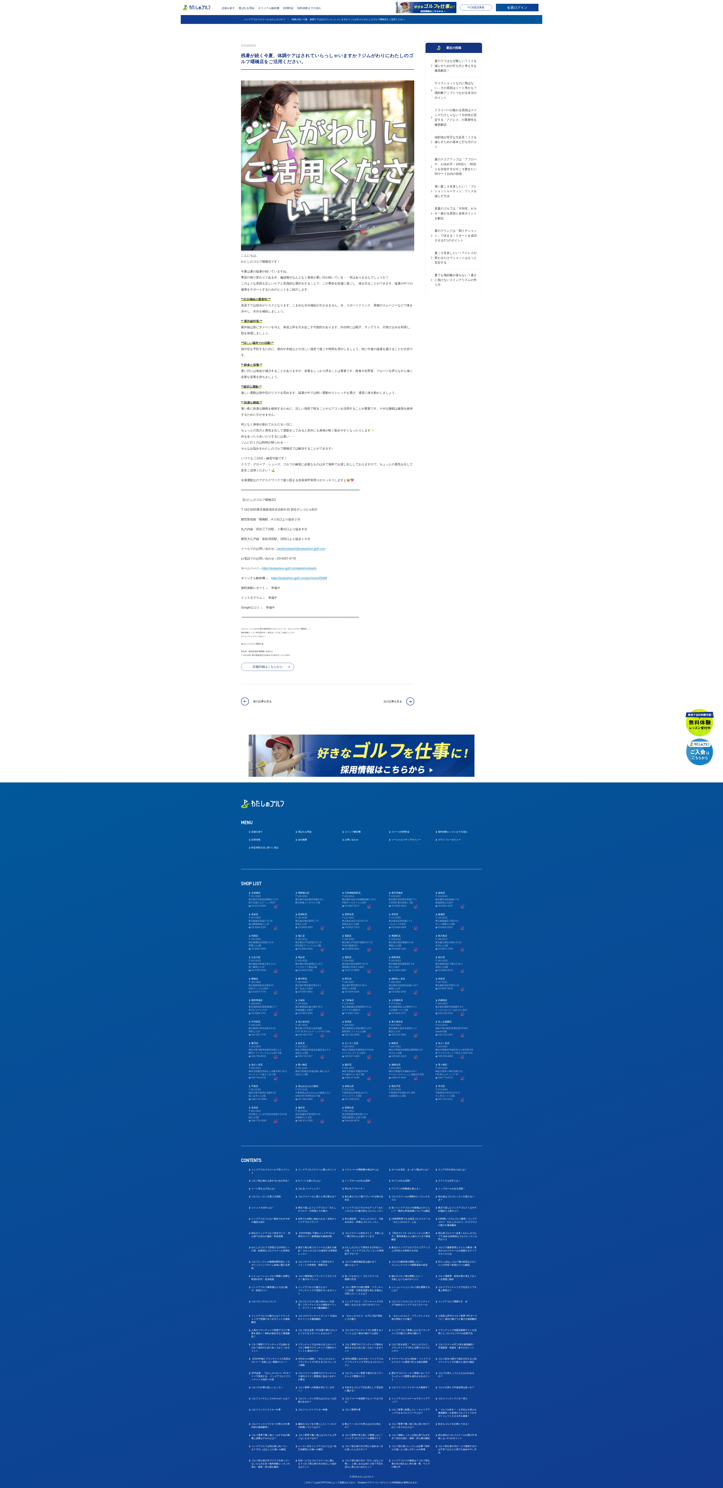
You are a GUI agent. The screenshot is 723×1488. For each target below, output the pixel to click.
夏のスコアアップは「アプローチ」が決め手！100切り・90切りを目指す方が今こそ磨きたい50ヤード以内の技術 (456, 166)
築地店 (441, 893)
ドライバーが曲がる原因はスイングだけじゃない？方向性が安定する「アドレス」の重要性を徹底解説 (456, 117)
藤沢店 (348, 1064)
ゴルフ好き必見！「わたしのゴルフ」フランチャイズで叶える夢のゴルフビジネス (410, 1347)
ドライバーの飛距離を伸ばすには (362, 1169)
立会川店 (255, 957)
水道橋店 (255, 893)
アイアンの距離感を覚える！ (406, 1188)
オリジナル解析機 (268, 8)
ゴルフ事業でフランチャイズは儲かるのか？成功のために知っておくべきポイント (270, 1347)
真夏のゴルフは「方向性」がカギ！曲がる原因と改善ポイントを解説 (456, 213)
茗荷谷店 (349, 914)
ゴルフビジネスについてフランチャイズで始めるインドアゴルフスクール (410, 1303)
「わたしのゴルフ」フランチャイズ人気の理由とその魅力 (410, 1317)
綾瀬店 (441, 914)
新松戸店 (395, 1086)
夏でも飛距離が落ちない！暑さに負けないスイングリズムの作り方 (456, 280)
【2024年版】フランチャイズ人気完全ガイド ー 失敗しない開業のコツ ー (271, 1360)
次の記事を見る (393, 701)
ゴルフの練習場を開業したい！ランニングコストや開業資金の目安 (409, 1263)
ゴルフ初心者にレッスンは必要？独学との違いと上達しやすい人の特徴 (410, 1448)
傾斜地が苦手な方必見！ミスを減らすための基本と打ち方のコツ (456, 142)
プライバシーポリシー (449, 839)
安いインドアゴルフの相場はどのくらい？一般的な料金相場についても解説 (410, 1209)
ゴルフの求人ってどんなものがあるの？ (456, 1375)
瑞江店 (301, 935)
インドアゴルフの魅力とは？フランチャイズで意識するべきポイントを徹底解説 (270, 1319)
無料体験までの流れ (309, 8)
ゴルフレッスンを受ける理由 (266, 1196)
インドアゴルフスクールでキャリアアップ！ (410, 1400)
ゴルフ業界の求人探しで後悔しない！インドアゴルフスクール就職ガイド (364, 1437)
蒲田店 (348, 957)
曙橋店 (254, 978)
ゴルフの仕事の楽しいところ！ (267, 1387)
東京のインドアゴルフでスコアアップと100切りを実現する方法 (410, 1249)
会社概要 (302, 839)
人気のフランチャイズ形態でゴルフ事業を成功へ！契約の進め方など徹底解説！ (270, 1333)
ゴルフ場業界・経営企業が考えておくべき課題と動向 (457, 1278)
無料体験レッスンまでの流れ (453, 831)
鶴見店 (394, 1043)
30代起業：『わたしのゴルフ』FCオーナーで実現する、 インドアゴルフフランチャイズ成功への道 (271, 1376)
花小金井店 (303, 1021)
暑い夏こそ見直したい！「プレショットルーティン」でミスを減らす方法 (456, 191)
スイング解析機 (353, 831)
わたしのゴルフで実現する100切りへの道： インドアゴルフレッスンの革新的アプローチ (364, 1250)
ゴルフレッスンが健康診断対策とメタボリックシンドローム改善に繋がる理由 (270, 1264)
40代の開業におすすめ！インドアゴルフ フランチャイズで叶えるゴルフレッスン (364, 1361)
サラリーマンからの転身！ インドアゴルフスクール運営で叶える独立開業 (410, 1360)
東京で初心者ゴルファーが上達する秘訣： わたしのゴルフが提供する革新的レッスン (317, 1250)
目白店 (441, 957)
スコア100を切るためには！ (452, 1169)
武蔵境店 (442, 1000)
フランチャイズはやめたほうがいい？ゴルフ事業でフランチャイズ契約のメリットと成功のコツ (317, 1347)
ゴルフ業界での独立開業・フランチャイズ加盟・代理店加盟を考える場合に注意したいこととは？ (364, 1290)
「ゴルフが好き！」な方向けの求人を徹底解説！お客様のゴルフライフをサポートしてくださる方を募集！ (457, 1412)
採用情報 (255, 839)
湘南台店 (395, 1064)
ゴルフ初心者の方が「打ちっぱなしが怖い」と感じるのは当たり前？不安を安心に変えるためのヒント (364, 1463)
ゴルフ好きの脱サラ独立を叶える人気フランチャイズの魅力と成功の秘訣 (457, 1360)
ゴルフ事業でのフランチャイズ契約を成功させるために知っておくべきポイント (364, 1347)
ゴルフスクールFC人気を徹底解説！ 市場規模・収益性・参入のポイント (456, 1346)
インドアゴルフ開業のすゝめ (453, 1301)
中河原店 (255, 1021)
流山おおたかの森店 (308, 1086)
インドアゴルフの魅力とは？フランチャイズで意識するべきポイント (317, 1290)
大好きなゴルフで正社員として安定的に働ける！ (364, 1389)
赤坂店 (254, 914)
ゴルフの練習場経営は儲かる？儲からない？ (360, 1263)
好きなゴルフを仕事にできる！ (454, 1424)
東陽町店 (395, 935)
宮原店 (254, 1107)
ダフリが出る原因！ (401, 1180)
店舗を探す (228, 8)
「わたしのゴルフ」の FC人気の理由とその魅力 (363, 1317)
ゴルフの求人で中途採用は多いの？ (456, 1387)
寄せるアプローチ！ (355, 1188)
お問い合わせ (351, 839)
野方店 (348, 978)
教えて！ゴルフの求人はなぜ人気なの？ (363, 1425)
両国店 (254, 935)
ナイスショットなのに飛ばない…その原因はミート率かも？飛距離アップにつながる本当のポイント (456, 90)
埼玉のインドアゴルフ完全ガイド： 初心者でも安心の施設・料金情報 (270, 1235)
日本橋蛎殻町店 (353, 893)
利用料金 (288, 8)
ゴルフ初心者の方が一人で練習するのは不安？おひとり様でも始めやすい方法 (457, 1449)
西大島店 (442, 935)
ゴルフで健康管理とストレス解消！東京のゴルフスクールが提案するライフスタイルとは (457, 1250)
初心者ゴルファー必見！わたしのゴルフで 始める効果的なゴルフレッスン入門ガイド (457, 1236)
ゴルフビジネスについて (263, 1301)
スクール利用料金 (400, 831)
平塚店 (254, 1086)
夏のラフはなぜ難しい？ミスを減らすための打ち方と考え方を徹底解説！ (456, 65)
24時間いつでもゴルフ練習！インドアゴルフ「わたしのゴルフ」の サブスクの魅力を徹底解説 (457, 1221)
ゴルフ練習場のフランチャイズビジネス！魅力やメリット (317, 1278)
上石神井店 (397, 1000)
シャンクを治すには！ (262, 1207)
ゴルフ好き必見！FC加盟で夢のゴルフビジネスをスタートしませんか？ (317, 1332)
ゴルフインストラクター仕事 (266, 1409)
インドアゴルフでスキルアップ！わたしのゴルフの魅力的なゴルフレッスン (364, 1209)
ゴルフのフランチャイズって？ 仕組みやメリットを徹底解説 (317, 1317)
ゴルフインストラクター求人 (453, 1398)
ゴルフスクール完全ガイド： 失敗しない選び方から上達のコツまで (364, 1235)
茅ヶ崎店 (442, 1064)
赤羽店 (394, 914)
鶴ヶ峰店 (302, 1064)
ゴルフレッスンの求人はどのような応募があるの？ (317, 1400)
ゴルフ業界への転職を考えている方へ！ (316, 1389)
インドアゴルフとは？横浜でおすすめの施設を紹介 (270, 1220)
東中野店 (302, 978)
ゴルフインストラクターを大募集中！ (410, 1387)
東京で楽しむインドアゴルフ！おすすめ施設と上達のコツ (457, 1209)
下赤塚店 (349, 1000)
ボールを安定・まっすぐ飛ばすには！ (410, 1169)
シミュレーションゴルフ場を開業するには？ (410, 1289)
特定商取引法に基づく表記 (264, 847)
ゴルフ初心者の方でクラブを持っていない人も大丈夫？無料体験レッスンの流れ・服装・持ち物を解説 (270, 1463)
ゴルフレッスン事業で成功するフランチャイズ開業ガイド (364, 1375)
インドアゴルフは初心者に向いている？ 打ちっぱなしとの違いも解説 (269, 1448)
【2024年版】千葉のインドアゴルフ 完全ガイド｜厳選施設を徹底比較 (316, 1235)
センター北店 (351, 1043)
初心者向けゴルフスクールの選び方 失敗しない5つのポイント (457, 1437)
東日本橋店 (397, 893)
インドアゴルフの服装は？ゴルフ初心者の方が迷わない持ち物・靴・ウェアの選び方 (410, 1463)
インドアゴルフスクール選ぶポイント (317, 1169)
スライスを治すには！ (449, 1180)
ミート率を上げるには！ (263, 1188)
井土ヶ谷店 (443, 1043)
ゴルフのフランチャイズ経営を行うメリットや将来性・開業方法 (316, 1263)
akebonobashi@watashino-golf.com (301, 548)
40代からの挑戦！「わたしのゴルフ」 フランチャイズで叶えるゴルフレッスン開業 (317, 1361)
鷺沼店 (254, 1043)
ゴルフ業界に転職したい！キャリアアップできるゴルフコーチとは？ (410, 1411)
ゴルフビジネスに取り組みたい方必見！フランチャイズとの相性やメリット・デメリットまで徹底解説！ (317, 1304)
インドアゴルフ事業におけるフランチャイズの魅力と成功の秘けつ (410, 1332)
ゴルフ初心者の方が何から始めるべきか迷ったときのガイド (364, 1448)
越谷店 (301, 1107)
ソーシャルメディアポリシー (406, 839)
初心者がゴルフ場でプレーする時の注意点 (364, 1198)
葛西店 (348, 935)
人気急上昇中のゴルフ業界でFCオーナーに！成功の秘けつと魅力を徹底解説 (457, 1317)
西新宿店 (395, 957)
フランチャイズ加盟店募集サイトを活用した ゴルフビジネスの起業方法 (457, 1332)
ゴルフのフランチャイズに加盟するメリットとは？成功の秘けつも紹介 (364, 1332)
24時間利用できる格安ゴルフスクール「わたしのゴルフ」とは (410, 1220)
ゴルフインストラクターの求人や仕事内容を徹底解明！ (270, 1425)
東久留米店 (397, 1021)
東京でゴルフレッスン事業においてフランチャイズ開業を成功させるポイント (410, 1376)
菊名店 (301, 1043)
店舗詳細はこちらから (267, 666)
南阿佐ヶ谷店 (398, 978)
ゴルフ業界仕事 (353, 1409)
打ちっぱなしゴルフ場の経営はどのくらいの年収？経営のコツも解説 (457, 1263)
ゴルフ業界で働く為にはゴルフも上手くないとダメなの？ (317, 1437)
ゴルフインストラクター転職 (312, 1409)
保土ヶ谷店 (257, 1064)
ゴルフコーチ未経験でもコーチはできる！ (364, 1400)
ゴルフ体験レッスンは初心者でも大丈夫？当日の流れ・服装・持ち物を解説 (410, 1437)
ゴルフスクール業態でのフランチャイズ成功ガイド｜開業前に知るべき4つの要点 (317, 1376)
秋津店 (348, 1021)
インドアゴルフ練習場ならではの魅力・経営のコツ (269, 1289)
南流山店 (349, 1086)
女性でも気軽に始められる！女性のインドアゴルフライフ (317, 1220)
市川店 (441, 1086)
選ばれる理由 (246, 8)
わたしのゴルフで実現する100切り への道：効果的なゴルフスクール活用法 (270, 1249)
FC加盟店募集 (476, 7)
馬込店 (301, 957)
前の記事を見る (262, 701)
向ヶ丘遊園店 (445, 1021)
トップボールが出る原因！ (358, 1180)
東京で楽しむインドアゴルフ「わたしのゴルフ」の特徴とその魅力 (317, 1209)
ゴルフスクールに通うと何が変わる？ (317, 1196)
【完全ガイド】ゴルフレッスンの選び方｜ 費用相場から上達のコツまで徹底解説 (410, 1236)
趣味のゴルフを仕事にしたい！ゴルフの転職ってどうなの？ (317, 1425)
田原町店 (302, 914)
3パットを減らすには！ (310, 1180)
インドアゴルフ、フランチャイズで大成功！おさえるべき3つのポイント (364, 1303)
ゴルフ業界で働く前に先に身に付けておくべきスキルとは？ (410, 1425)
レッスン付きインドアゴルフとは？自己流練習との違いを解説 (317, 1448)
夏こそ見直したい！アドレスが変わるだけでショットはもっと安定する (456, 257)
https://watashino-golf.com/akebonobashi (289, 568)
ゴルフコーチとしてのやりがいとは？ (270, 1398)
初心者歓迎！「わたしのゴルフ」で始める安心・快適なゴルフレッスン (364, 1220)
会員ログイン (517, 7)
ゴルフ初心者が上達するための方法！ (270, 1180)
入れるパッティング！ (309, 1188)
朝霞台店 (349, 1107)
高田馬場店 (257, 1000)
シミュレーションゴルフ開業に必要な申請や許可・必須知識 (270, 1278)
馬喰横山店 (303, 893)
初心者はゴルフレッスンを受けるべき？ (456, 1198)
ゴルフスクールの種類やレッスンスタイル (410, 1198)
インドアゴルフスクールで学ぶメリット (270, 1171)
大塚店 (301, 1000)
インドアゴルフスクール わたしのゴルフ (264, 19)
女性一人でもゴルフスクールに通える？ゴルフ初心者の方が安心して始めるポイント (317, 1463)
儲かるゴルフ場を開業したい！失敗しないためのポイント (407, 1278)
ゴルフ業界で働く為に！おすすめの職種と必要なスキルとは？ (270, 1437)
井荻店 (441, 978)
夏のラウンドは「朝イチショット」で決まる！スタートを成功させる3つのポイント (456, 235)
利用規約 (396, 1482)
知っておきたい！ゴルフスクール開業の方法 (362, 1278)
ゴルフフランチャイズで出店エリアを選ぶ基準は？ (457, 1289)
